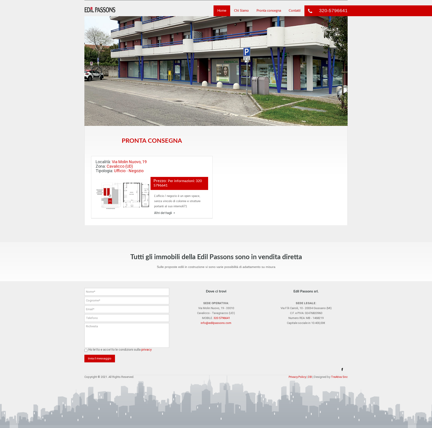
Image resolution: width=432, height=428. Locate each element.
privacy (146, 349)
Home (221, 10)
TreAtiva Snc (339, 377)
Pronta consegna (268, 10)
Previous (96, 71)
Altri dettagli (163, 213)
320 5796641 (222, 318)
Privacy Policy (297, 377)
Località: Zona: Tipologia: (121, 166)
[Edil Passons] (100, 10)
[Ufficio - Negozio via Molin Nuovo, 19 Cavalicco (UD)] (123, 195)
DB (310, 377)
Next (335, 71)
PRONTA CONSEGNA (152, 141)
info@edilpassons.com (216, 323)
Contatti (295, 10)
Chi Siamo (241, 10)
